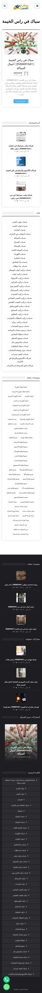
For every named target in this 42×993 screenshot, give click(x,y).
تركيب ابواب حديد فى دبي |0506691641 (21, 607)
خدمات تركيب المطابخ (19, 314)
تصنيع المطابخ (13, 438)
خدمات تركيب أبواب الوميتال (20, 270)
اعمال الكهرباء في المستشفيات (20, 415)
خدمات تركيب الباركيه (19, 282)
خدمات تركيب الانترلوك (20, 278)
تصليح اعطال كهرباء (26, 438)
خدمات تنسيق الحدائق (19, 338)
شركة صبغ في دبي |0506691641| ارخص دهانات (21, 660)
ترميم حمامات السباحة (20, 935)
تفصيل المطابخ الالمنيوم (21, 497)
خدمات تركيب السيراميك (20, 290)
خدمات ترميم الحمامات (20, 326)
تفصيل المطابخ (11, 493)
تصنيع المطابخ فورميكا (26, 470)
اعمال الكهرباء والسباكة (27, 419)
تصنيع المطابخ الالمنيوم (20, 447)
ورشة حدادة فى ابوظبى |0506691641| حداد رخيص (21, 585)
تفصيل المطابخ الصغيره (27, 502)
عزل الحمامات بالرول (20, 525)
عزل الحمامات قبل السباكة (21, 534)
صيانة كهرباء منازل (13, 516)
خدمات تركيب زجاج (19, 322)
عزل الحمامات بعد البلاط (21, 529)
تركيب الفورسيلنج (20, 901)
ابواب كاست (20, 794)
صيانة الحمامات (12, 502)
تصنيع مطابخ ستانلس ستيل (27, 493)
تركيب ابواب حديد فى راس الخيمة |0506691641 (21, 629)
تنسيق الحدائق (20, 946)
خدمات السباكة (20, 238)
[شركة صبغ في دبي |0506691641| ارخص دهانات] (21, 650)
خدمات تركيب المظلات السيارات (20, 318)
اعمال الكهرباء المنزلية (14, 396)
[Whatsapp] (6, 987)
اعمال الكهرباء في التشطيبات (21, 405)
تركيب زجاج (20, 923)
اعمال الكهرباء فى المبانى (20, 401)
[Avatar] (26, 73)
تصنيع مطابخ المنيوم (28, 479)
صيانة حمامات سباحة (29, 511)
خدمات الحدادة (20, 230)
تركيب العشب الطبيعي (20, 895)
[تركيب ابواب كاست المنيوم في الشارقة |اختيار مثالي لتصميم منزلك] (21, 672)
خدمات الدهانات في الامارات (20, 234)
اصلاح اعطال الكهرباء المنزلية (21, 392)
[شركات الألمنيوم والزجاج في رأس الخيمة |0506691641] (21, 161)
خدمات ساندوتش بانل (20, 342)
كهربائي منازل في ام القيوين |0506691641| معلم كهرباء (21, 707)
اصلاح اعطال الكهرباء (21, 387)
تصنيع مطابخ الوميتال (21, 483)
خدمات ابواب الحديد (19, 222)
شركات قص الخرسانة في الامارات (20, 365)
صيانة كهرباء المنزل (28, 516)
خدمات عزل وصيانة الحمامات (19, 350)
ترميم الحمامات (20, 929)
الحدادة (20, 800)
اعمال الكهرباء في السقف (20, 410)
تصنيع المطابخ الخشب (20, 456)
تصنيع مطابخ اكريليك (14, 474)
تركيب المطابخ (12, 424)
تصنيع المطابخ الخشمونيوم (20, 465)
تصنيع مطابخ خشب (12, 488)
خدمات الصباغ (19, 242)
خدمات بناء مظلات (20, 266)
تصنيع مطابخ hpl (28, 474)
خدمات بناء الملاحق (19, 262)
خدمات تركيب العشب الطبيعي (20, 302)
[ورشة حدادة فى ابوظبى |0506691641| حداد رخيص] (21, 575)
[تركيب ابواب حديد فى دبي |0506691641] (21, 597)
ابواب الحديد (20, 788)
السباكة (20, 811)
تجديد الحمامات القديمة (26, 424)
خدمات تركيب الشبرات (20, 294)
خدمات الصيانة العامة (20, 250)
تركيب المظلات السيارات (20, 918)
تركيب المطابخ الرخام (20, 433)
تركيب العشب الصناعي (20, 890)
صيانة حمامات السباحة (20, 506)
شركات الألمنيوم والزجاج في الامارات (20, 360)
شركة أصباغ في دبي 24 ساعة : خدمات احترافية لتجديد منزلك (20, 781)
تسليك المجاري (20, 940)
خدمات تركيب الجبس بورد (20, 286)
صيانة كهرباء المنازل (13, 511)
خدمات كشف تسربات (19, 354)
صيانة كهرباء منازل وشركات (21, 520)
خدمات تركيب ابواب (20, 274)
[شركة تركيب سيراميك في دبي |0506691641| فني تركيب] (21, 186)
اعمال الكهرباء (29, 396)
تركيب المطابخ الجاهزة (21, 428)
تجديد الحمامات (12, 419)
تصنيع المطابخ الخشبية (20, 461)
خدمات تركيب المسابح (19, 310)
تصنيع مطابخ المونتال (13, 479)
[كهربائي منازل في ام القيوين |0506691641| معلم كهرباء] (21, 698)
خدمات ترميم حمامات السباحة (20, 330)
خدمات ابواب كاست (20, 226)
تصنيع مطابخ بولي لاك (28, 488)
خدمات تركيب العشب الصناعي (20, 298)
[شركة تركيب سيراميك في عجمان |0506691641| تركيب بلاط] (21, 136)
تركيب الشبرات (20, 884)
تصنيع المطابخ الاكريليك (21, 442)
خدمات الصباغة (20, 246)
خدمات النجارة (19, 258)
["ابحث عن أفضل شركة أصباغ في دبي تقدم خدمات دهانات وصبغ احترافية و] (21, 7)
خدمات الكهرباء (20, 254)
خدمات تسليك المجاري (20, 334)
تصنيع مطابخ (12, 470)
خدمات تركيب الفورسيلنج (20, 306)
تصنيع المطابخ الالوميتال (21, 451)
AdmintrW (18, 73)
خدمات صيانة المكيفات (20, 346)
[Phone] (6, 979)
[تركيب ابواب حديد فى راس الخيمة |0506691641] (21, 620)
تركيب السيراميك (20, 878)
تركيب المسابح (20, 906)
